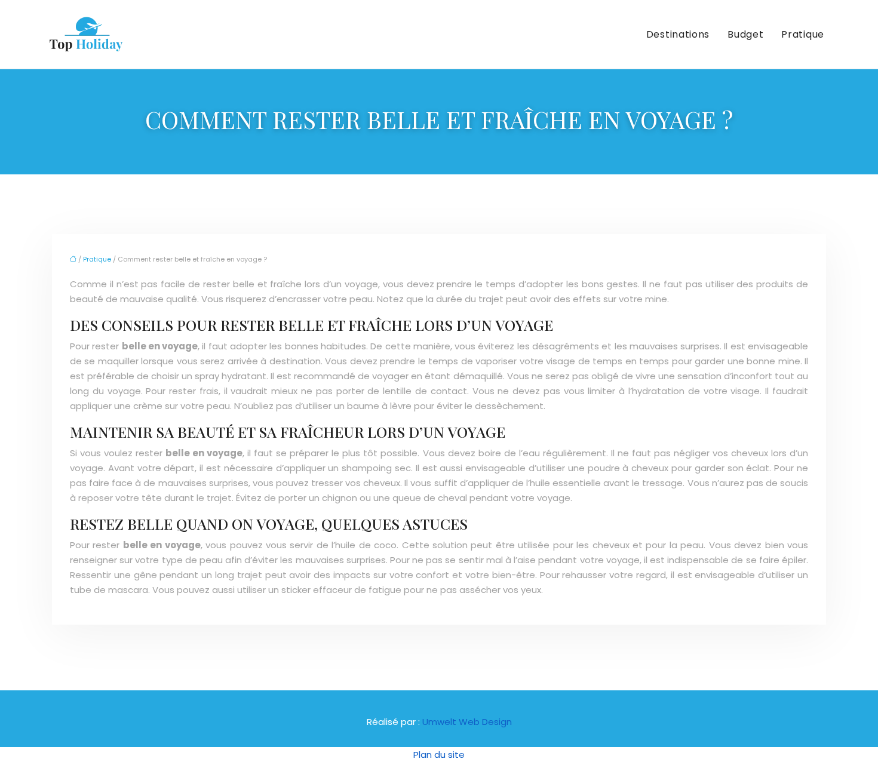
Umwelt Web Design (467, 721)
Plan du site (439, 754)
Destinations (678, 34)
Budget (745, 34)
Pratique (802, 34)
